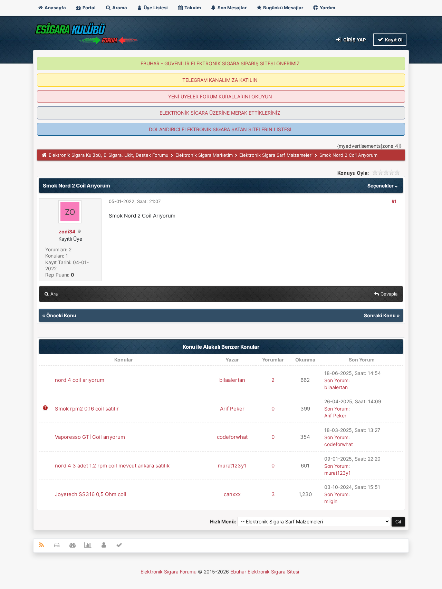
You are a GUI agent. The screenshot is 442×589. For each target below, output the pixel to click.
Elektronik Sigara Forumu (168, 571)
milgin (330, 501)
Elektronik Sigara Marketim (204, 155)
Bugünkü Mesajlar (282, 7)
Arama (119, 7)
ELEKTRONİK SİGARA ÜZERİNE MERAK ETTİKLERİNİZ (220, 113)
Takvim (192, 7)
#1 (394, 201)
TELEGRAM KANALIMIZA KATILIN (220, 80)
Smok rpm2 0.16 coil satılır (87, 408)
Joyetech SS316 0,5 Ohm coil (90, 494)
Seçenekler (381, 186)
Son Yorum (336, 380)
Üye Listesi (155, 7)
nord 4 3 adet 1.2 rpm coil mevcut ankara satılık (112, 465)
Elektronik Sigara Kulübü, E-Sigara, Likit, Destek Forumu (109, 155)
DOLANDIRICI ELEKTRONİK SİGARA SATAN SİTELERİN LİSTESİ (220, 129)
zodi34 (67, 231)
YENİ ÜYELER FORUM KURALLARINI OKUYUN (220, 96)
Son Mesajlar (232, 7)
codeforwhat (232, 437)
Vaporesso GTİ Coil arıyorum (90, 437)
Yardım (327, 7)
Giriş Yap (354, 39)
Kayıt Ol (393, 39)
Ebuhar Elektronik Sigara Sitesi (264, 571)
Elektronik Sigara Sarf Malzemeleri (276, 155)
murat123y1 (232, 465)
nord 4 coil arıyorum (79, 380)
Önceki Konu (61, 315)
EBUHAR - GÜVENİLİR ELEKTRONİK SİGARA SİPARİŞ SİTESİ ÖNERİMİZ (220, 63)
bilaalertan (232, 380)
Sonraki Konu (380, 315)
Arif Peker (232, 408)
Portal (88, 7)
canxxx (232, 494)
